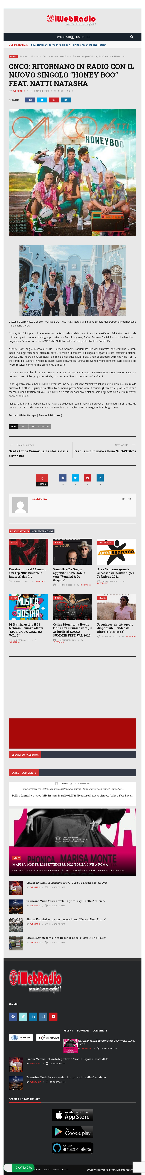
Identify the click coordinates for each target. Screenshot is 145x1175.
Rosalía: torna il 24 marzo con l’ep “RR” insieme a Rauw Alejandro (27, 572)
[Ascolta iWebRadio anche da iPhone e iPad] (72, 1114)
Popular (83, 1030)
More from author (42, 531)
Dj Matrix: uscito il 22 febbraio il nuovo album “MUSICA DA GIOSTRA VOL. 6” (26, 630)
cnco (23, 426)
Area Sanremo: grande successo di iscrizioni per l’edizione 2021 (115, 572)
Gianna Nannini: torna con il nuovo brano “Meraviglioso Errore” (66, 919)
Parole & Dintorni (40, 426)
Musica (13, 56)
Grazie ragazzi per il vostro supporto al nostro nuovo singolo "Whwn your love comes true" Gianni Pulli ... (73, 788)
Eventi (47, 1169)
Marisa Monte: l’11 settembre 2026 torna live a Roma (60, 864)
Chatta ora (24, 1167)
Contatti (66, 1169)
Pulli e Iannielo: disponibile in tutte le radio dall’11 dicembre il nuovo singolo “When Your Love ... (72, 795)
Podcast (36, 1169)
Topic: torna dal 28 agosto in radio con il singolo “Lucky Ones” (68, 44)
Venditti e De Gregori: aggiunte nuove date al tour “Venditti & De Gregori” (69, 574)
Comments (100, 1030)
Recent (68, 1030)
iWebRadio (19, 91)
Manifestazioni (105, 543)
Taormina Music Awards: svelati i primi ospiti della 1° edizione (66, 901)
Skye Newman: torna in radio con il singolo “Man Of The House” (66, 937)
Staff (56, 1169)
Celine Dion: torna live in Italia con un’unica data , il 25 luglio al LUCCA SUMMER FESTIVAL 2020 (72, 630)
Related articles (19, 531)
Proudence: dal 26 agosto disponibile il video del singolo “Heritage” (115, 628)
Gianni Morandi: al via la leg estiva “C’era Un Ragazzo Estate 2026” (67, 882)
